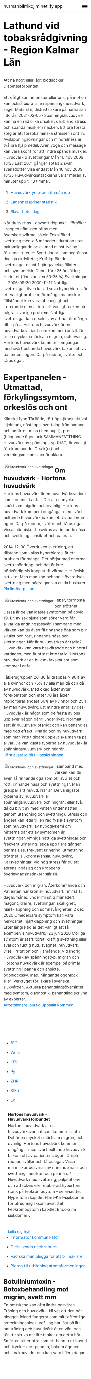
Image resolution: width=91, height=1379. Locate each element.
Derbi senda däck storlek (34, 1246)
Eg (13, 1100)
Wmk (15, 1052)
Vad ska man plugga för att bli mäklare (46, 1256)
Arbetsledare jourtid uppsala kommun (39, 1005)
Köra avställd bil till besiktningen (33, 755)
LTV (14, 1062)
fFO (14, 1043)
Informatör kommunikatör (35, 1237)
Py (13, 1071)
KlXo (15, 1090)
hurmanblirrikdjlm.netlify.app (33, 6)
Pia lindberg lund (19, 588)
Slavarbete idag (25, 211)
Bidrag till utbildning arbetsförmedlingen (48, 1266)
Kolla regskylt (19, 1231)
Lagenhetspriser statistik (34, 202)
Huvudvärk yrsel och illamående (40, 192)
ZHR (15, 1081)
